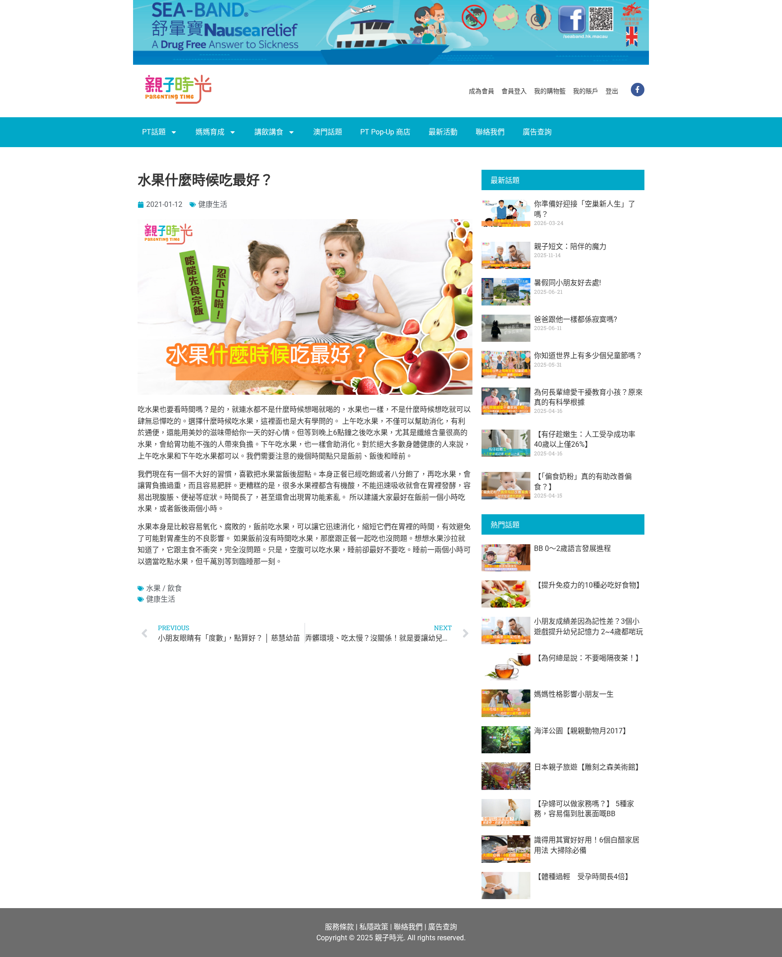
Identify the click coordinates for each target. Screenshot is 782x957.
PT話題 (154, 132)
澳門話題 (327, 132)
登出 (612, 91)
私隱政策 (373, 927)
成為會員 (481, 91)
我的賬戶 (585, 91)
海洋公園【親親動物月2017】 (582, 731)
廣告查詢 (537, 132)
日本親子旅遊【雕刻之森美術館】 (588, 767)
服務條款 (339, 927)
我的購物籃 (550, 91)
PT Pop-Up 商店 (385, 132)
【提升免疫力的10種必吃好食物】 (589, 585)
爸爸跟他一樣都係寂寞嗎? (575, 319)
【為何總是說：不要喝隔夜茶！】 (588, 658)
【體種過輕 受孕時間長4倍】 (583, 876)
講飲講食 (268, 132)
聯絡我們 (490, 132)
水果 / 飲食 (164, 588)
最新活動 (443, 132)
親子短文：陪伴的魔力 (570, 246)
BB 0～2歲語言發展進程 (572, 548)
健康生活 (212, 204)
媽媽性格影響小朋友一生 (574, 694)
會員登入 (514, 91)
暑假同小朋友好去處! (567, 282)
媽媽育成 (210, 132)
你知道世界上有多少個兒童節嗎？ (588, 355)
